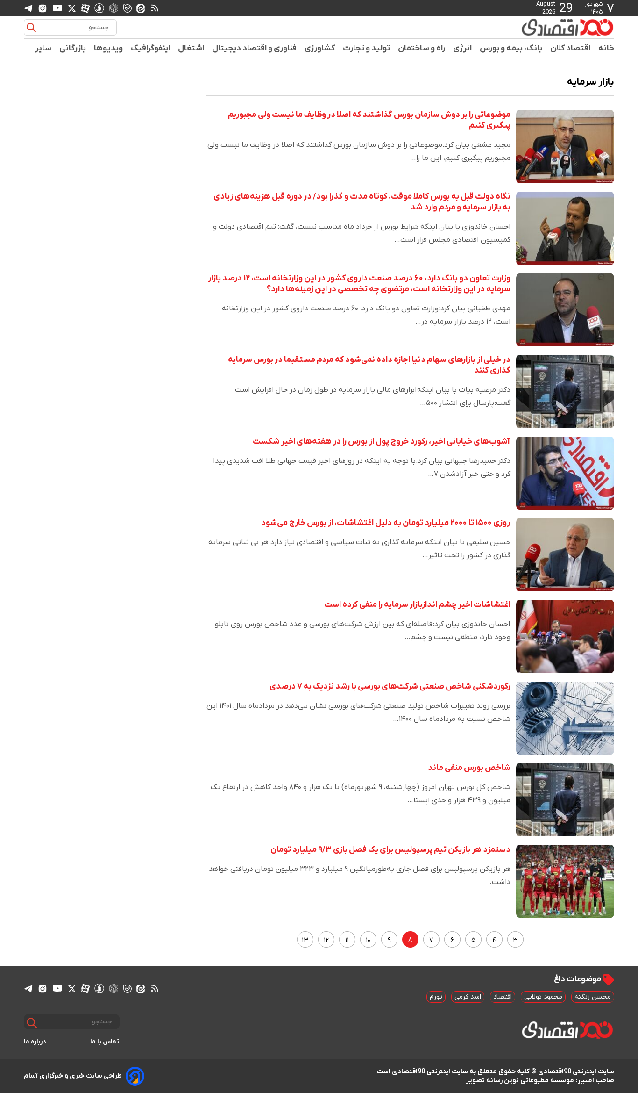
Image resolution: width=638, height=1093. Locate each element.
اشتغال (191, 48)
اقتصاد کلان (570, 48)
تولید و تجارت (366, 48)
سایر (43, 48)
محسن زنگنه (592, 996)
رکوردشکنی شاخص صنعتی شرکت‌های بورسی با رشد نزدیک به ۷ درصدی (389, 686)
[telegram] (28, 8)
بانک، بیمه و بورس (511, 48)
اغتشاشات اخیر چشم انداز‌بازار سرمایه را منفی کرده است (417, 604)
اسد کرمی (467, 996)
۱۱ (347, 940)
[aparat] (85, 8)
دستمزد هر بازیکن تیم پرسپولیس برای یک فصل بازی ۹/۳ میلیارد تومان (390, 849)
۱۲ (326, 940)
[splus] (99, 8)
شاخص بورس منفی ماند (469, 767)
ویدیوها (108, 48)
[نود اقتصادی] (540, 27)
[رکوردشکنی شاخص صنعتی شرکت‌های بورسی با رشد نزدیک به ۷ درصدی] (565, 718)
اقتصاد (502, 996)
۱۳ (305, 940)
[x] (72, 8)
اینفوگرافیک (150, 48)
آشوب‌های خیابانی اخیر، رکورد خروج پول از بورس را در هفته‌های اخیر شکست (381, 441)
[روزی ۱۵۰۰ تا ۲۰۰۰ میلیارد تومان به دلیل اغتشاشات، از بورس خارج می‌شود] (565, 555)
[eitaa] (140, 8)
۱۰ (368, 940)
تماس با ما (105, 1042)
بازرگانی (72, 48)
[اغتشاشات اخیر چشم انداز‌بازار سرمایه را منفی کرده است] (565, 636)
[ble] (127, 8)
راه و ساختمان (422, 48)
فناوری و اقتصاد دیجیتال (254, 48)
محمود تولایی (543, 996)
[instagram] (42, 8)
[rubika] (114, 8)
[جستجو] (31, 27)
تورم (436, 996)
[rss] (154, 8)
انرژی (462, 48)
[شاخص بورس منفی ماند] (565, 799)
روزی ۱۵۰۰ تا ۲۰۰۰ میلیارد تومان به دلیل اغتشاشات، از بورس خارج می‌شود (385, 523)
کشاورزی (320, 48)
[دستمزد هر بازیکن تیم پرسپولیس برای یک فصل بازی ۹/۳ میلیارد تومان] (565, 881)
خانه (606, 48)
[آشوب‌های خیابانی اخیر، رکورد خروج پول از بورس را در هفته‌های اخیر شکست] (565, 473)
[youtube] (57, 8)
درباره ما (35, 1042)
